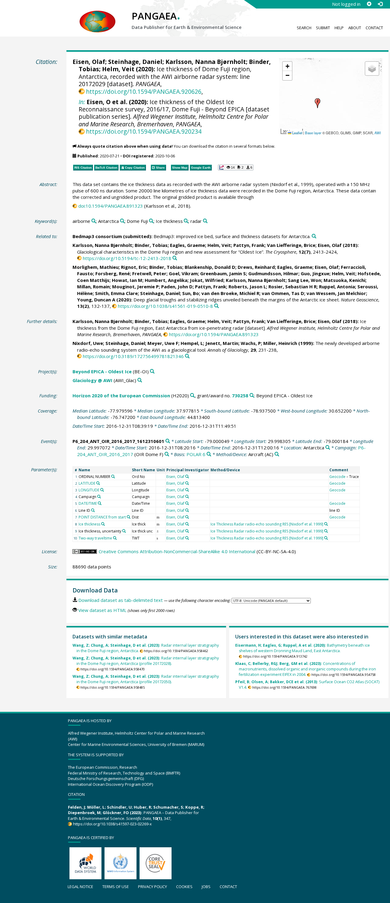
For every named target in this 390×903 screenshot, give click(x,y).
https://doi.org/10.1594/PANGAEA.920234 (143, 131)
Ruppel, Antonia (337, 286)
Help (339, 27)
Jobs (206, 886)
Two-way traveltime (95, 538)
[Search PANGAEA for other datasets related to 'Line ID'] (93, 510)
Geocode (337, 476)
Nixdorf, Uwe (88, 343)
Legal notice (80, 886)
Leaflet (296, 132)
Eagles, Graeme (187, 245)
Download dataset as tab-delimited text (120, 600)
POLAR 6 (195, 454)
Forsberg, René (112, 273)
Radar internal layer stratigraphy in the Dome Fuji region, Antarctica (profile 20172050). (146, 679)
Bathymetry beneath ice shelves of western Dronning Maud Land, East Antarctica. (302, 648)
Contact (374, 27)
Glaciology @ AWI (92, 380)
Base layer (313, 132)
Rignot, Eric (134, 267)
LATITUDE (87, 483)
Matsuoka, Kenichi (344, 280)
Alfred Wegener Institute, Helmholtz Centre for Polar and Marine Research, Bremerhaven (173, 120)
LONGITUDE (89, 490)
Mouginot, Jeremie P (135, 286)
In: (82, 102)
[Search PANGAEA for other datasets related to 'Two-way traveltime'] (115, 538)
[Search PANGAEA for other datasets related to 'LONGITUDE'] (102, 490)
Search (304, 27)
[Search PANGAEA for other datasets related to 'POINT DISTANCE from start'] (128, 517)
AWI (377, 132)
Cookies (184, 886)
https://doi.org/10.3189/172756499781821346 (133, 356)
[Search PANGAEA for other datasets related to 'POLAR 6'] (209, 454)
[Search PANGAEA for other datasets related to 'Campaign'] (99, 496)
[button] (317, 103)
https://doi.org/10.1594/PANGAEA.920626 (143, 91)
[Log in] (379, 4)
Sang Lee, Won (304, 280)
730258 (240, 395)
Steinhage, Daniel (135, 62)
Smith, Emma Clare (116, 293)
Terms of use (115, 886)
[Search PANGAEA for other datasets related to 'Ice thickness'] (186, 221)
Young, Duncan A (96, 300)
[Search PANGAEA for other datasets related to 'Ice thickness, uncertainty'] (124, 531)
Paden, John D (177, 286)
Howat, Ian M (127, 280)
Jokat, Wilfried (206, 280)
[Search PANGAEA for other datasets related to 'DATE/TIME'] (99, 503)
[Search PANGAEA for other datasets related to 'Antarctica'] (122, 221)
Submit (323, 27)
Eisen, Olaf (89, 62)
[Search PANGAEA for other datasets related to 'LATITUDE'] (98, 483)
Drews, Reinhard (256, 267)
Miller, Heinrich (280, 343)
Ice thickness (89, 524)
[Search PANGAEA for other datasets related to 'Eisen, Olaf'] (187, 476)
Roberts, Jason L (247, 286)
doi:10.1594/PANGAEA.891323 (110, 206)
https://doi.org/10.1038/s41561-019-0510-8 (165, 306)
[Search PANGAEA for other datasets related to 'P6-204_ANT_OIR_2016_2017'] (167, 454)
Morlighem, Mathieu (96, 267)
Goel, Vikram (183, 273)
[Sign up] (368, 4)
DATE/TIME (88, 503)
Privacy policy (152, 886)
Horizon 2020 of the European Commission (121, 395)
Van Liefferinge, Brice (291, 245)
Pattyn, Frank (248, 245)
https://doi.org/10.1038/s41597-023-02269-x (112, 824)
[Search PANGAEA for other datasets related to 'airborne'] (93, 221)
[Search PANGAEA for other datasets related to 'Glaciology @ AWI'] (139, 380)
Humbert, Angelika (166, 280)
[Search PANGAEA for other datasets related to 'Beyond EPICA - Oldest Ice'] (152, 371)
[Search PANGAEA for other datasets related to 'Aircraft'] (277, 454)
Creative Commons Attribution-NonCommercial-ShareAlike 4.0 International (177, 551)
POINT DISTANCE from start (102, 517)
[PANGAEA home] (97, 15)
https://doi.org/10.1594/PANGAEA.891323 (214, 334)
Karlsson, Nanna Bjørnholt (205, 62)
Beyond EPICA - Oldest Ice (102, 371)
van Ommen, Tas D (283, 293)
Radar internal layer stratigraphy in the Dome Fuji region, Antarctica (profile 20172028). (146, 660)
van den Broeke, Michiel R (230, 293)
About (354, 27)
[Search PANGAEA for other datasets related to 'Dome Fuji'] (151, 221)
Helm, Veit (118, 69)
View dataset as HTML (102, 610)
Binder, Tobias (151, 245)
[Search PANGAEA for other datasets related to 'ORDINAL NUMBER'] (113, 476)
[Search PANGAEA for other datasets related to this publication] (314, 236)
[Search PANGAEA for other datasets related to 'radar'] (205, 221)
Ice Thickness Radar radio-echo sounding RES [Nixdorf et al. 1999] (267, 524)
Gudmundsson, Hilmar (273, 273)
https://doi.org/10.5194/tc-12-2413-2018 (127, 258)
